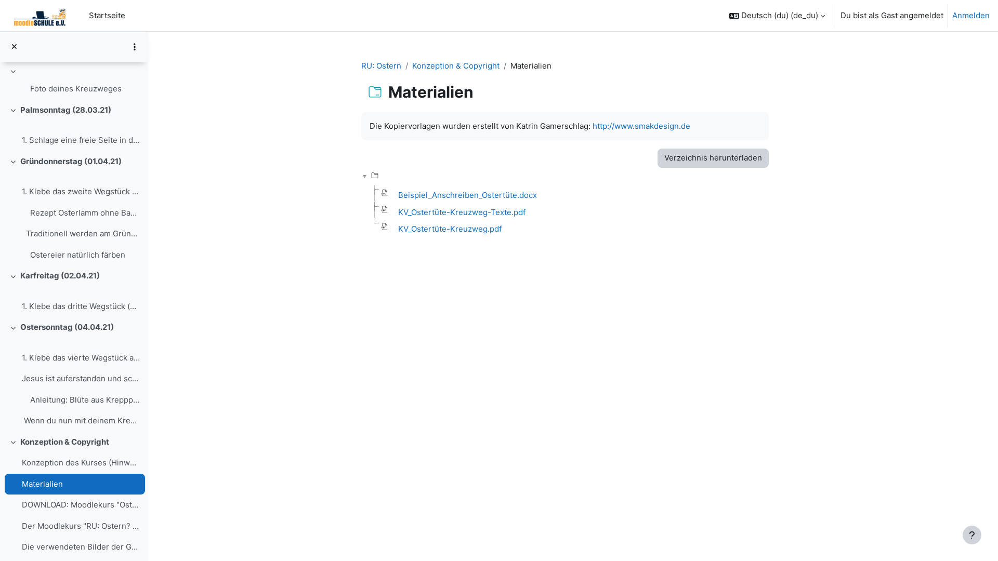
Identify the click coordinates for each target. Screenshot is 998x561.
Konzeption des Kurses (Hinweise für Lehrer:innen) (81, 463)
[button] (777, 15)
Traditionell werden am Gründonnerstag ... (81, 233)
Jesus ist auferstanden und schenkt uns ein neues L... (81, 378)
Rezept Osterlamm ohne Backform (85, 213)
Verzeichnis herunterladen (713, 158)
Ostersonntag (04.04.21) (67, 327)
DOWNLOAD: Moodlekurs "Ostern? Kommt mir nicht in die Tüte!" (81, 505)
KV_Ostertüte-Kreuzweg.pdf (450, 229)
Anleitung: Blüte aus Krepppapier (85, 400)
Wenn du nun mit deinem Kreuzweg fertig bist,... (81, 420)
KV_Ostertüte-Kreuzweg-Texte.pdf (462, 212)
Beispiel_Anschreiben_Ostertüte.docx (467, 195)
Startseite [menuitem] (107, 15)
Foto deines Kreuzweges (76, 89)
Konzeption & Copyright (64, 442)
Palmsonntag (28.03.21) (65, 110)
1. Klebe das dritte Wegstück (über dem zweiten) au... (81, 306)
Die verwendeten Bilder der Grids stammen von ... (81, 547)
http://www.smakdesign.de (641, 126)
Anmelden (971, 15)
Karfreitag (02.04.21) (60, 275)
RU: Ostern (381, 66)
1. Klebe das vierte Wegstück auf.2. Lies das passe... (81, 358)
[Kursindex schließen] (14, 47)
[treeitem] (74, 82)
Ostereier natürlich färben (77, 255)
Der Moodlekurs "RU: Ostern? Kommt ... (81, 526)
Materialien (42, 484)
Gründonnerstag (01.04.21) (71, 161)
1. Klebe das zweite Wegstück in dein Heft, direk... (81, 191)
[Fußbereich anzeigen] (972, 535)
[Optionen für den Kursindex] (134, 46)
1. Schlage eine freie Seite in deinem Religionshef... (81, 140)
